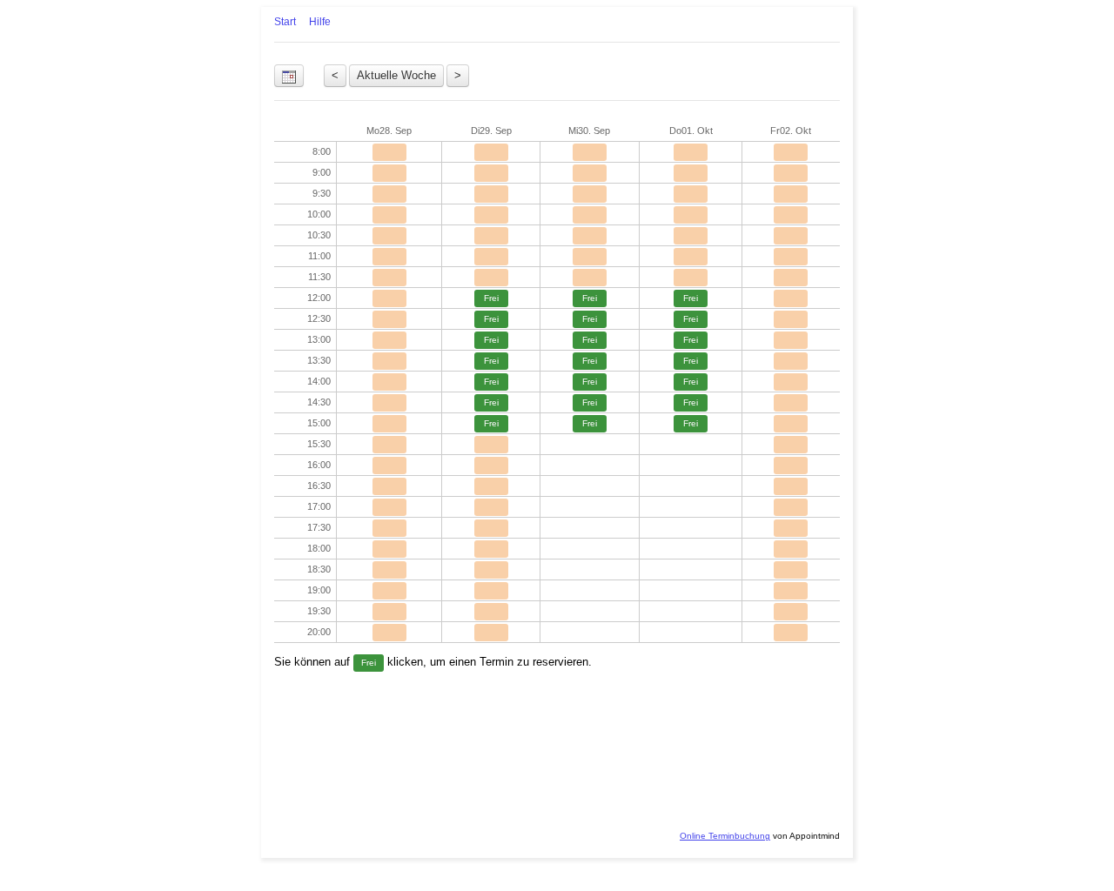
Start (285, 22)
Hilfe (320, 22)
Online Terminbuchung (725, 836)
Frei (491, 298)
